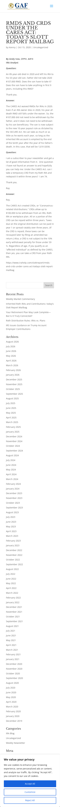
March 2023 (12, 535)
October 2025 (13, 389)
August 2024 (12, 455)
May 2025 (11, 412)
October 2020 (13, 673)
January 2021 (12, 659)
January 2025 (12, 431)
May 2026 (11, 355)
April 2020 (11, 701)
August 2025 (12, 398)
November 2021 (14, 611)
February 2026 (13, 370)
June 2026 (11, 351)
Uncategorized (40, 47)
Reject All (30, 800)
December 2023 (14, 493)
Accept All (30, 783)
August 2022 (12, 569)
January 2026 (12, 374)
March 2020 (12, 706)
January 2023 (12, 545)
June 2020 (11, 692)
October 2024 (13, 445)
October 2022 (13, 559)
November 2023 (14, 498)
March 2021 (12, 649)
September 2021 (14, 621)
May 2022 (11, 583)
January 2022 (12, 602)
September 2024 (14, 450)
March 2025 (12, 422)
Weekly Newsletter (15, 742)
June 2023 (11, 521)
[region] (30, 780)
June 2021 (11, 635)
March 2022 (12, 592)
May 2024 (11, 469)
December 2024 (14, 436)
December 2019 (14, 720)
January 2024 (12, 488)
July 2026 (10, 346)
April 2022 (11, 588)
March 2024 (12, 479)
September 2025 (14, 393)
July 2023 (10, 516)
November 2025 (14, 384)
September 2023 (14, 507)
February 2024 (13, 483)
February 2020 (13, 711)
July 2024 (10, 460)
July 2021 (10, 630)
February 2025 (13, 426)
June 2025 (11, 408)
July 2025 (10, 403)
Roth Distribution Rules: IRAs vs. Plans (25, 320)
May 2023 (11, 526)
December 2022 (14, 550)
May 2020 (11, 697)
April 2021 (11, 645)
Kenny (12, 47)
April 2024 (11, 474)
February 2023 (13, 540)
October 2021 (13, 616)
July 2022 (10, 573)
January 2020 (12, 716)
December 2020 (14, 663)
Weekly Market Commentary (20, 299)
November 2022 (14, 554)
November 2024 (14, 441)
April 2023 (11, 531)
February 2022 (13, 597)
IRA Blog (10, 733)
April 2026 (11, 360)
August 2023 (12, 512)
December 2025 (14, 379)
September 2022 (14, 564)
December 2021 (14, 607)
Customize (30, 792)
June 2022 (11, 578)
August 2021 (12, 626)
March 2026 (12, 365)
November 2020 (14, 668)
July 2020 (10, 687)
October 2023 (13, 502)
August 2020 (12, 682)
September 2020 (14, 678)
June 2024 (11, 464)
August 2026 (12, 341)
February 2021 (13, 654)
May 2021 (11, 640)
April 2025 (11, 417)
